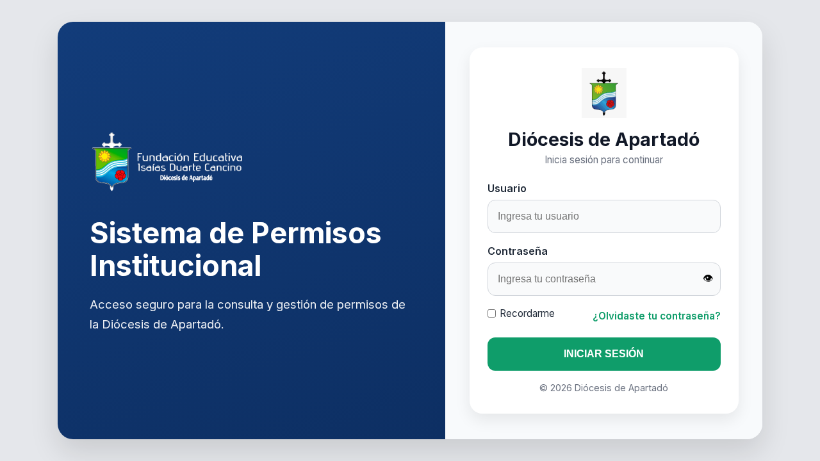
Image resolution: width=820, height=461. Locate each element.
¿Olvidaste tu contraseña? (657, 316)
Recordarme (527, 313)
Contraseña (518, 251)
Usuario (507, 188)
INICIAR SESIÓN (604, 353)
